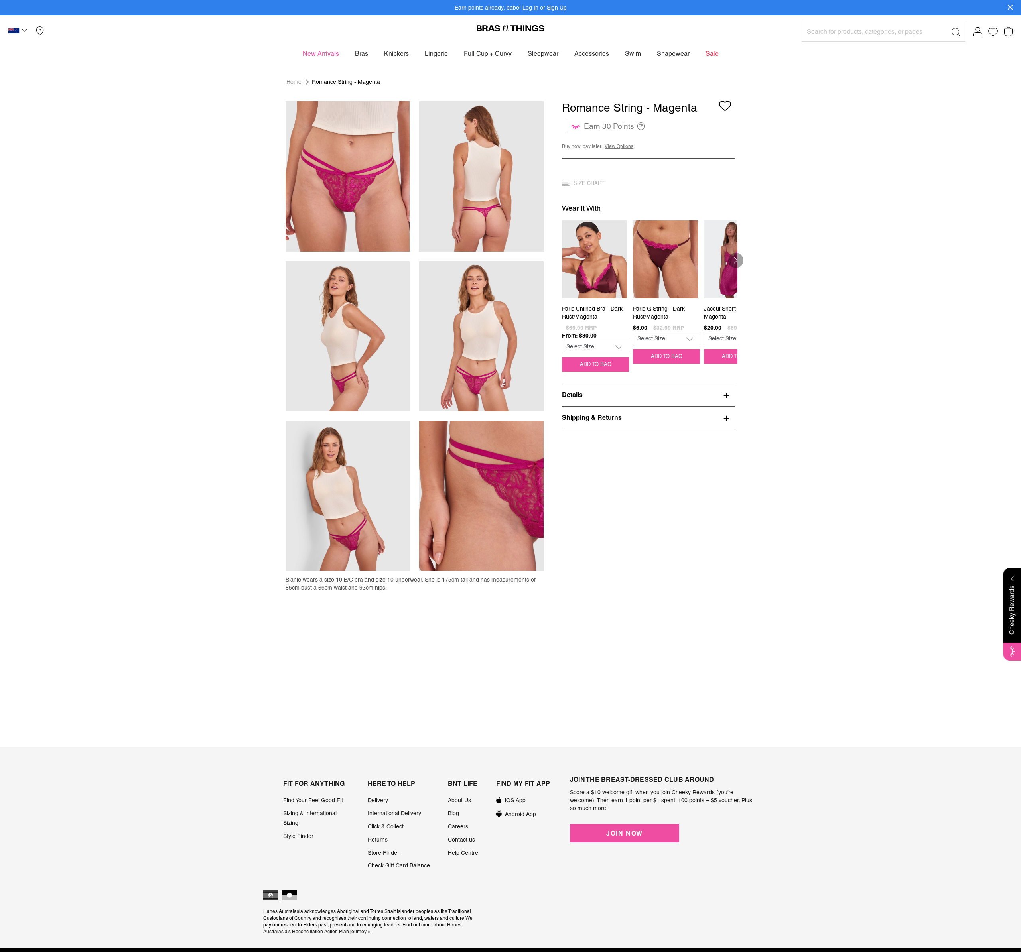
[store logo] (510, 28)
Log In (530, 7)
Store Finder (383, 853)
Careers (458, 826)
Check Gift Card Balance (399, 865)
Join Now (624, 833)
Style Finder (298, 836)
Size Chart (589, 183)
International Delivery (394, 813)
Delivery (378, 800)
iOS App (515, 800)
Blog (453, 813)
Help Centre (463, 853)
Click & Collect (386, 826)
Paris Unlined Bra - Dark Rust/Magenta (592, 312)
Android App (520, 814)
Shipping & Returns (592, 417)
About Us (459, 800)
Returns (378, 839)
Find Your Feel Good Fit (313, 800)
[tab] (648, 395)
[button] (19, 32)
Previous (565, 260)
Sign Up (557, 7)
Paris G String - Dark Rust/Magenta (659, 312)
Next (735, 260)
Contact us (461, 839)
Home (294, 82)
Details (572, 395)
